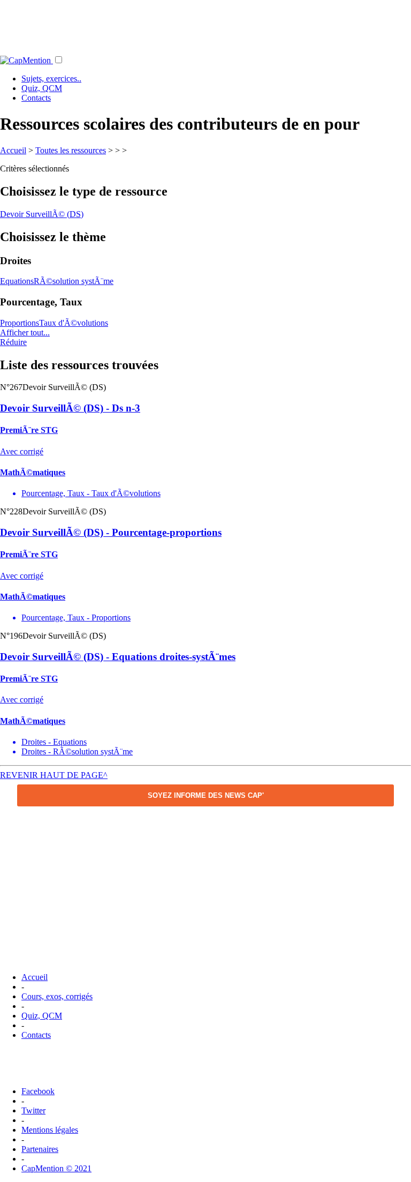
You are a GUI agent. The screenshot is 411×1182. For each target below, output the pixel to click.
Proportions (19, 322)
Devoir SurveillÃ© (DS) (41, 214)
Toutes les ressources (70, 150)
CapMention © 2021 (56, 1168)
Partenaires (39, 1149)
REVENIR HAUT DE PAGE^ (54, 775)
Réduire (13, 342)
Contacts (36, 97)
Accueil (13, 150)
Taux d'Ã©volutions (73, 322)
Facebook (38, 1091)
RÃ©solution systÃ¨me (73, 281)
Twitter (33, 1110)
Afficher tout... (25, 332)
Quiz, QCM (41, 88)
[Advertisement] (205, 24)
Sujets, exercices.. (51, 78)
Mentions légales (49, 1129)
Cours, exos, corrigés (57, 996)
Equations (17, 281)
